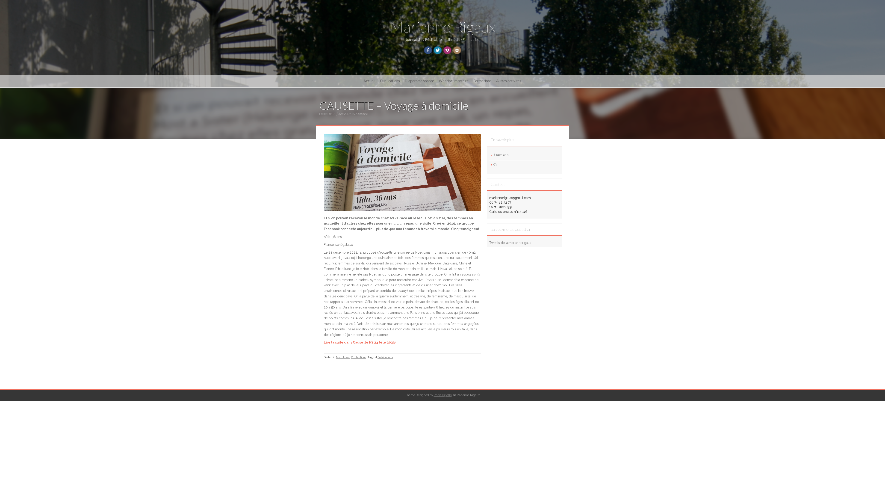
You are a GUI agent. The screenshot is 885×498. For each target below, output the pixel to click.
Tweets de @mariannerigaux (510, 243)
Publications (390, 80)
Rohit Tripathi (443, 395)
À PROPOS (500, 155)
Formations (482, 80)
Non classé (343, 357)
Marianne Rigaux (443, 27)
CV (495, 164)
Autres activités (508, 80)
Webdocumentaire (454, 80)
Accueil (369, 80)
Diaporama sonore (419, 80)
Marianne (362, 114)
